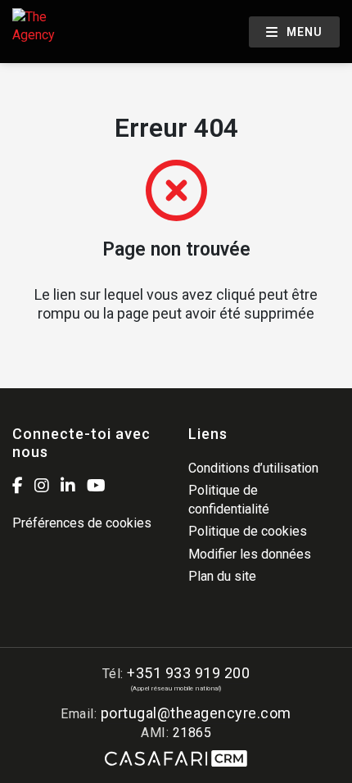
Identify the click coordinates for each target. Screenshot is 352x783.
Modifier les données (249, 554)
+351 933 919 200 (188, 672)
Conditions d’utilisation (253, 468)
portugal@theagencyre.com (196, 713)
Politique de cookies (247, 531)
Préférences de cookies (81, 523)
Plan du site (222, 576)
